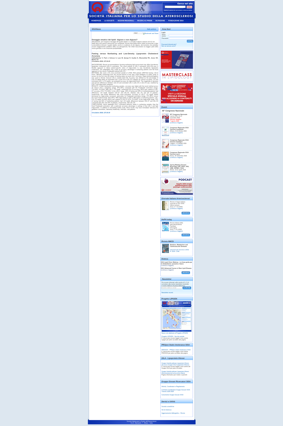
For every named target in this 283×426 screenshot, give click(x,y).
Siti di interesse (166, 410)
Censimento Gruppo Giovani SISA (172, 395)
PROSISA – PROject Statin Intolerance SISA (176, 350)
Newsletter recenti (167, 292)
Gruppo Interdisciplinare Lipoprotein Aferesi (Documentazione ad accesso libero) (175, 372)
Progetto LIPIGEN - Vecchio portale (173, 336)
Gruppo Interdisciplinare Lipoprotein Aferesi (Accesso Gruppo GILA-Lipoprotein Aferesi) (175, 364)
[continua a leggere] (176, 123)
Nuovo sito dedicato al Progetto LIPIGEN (175, 333)
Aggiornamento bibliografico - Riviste (173, 413)
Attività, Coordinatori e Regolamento (173, 386)
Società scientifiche (168, 406)
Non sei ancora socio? (169, 46)
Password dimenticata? (169, 44)
